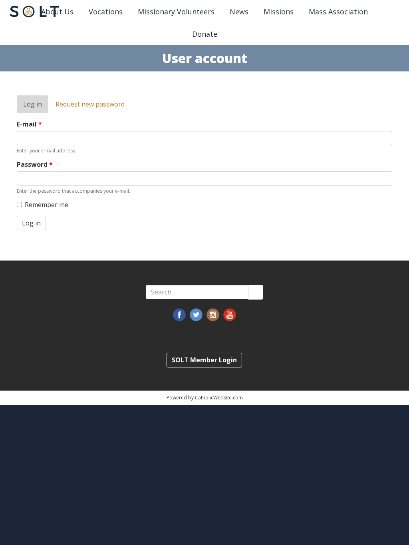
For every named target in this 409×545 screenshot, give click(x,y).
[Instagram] (212, 314)
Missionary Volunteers (176, 11)
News (239, 11)
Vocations (106, 11)
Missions (279, 11)
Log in (35, 106)
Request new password (90, 104)
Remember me (46, 204)
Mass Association (338, 11)
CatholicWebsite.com (219, 397)
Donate (204, 34)
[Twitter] (196, 314)
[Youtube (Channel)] (229, 314)
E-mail (29, 124)
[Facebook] (179, 314)
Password (35, 164)
